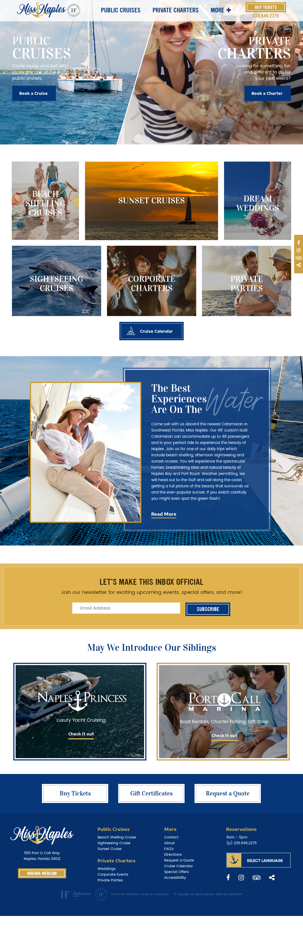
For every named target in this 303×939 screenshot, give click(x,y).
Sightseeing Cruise (114, 843)
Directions (173, 854)
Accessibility (175, 878)
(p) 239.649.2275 (241, 843)
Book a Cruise (33, 93)
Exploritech (235, 894)
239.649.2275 (266, 16)
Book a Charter (267, 93)
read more (163, 514)
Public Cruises (121, 10)
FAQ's (168, 849)
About (169, 843)
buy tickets (266, 7)
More (217, 10)
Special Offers (176, 872)
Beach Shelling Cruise (117, 837)
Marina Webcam (42, 873)
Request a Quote (179, 860)
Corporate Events (113, 874)
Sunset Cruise (110, 849)
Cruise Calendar (156, 331)
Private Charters (176, 10)
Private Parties (110, 880)
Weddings (107, 869)
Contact (171, 837)
